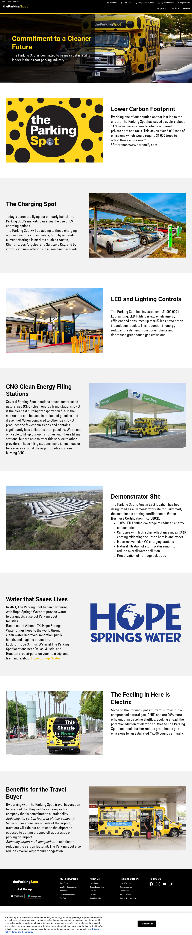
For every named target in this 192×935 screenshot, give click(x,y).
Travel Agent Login (67, 894)
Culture (93, 891)
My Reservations (167, 3)
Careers (93, 894)
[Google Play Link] (34, 896)
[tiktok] (171, 885)
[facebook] (151, 885)
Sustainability (95, 898)
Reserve (186, 8)
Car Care (63, 898)
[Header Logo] (15, 6)
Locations (174, 8)
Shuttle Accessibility (128, 898)
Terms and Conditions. (22, 932)
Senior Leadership (97, 887)
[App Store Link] (17, 896)
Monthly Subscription (68, 887)
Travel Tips (124, 891)
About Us (95, 878)
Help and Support (129, 878)
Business (113, 3)
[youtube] (164, 885)
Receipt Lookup (126, 887)
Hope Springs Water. (46, 658)
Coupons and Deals (146, 3)
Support (160, 8)
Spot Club (128, 3)
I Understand (147, 924)
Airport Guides (125, 894)
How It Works (125, 883)
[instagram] (158, 885)
